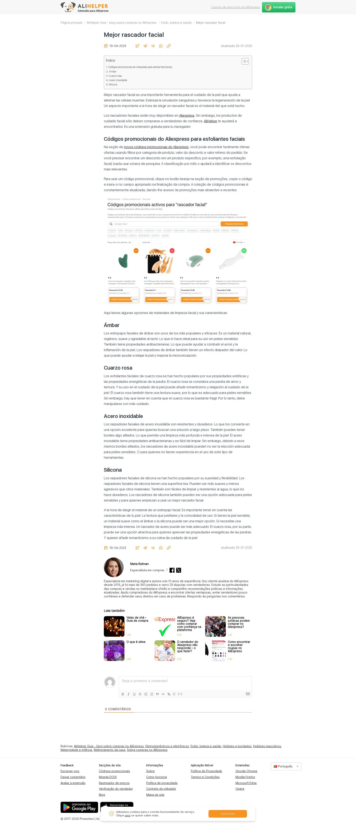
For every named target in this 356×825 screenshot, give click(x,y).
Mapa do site (155, 794)
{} (174, 693)
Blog (102, 794)
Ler (128, 634)
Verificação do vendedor (116, 788)
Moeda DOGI (108, 777)
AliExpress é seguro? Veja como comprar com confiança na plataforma (189, 624)
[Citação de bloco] (157, 694)
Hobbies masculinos (267, 746)
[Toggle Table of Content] (243, 61)
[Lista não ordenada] (152, 694)
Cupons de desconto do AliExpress (235, 7)
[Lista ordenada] (146, 694)
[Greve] (140, 694)
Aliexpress (186, 115)
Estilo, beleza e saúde (206, 746)
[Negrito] (123, 694)
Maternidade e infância (76, 750)
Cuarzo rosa (115, 75)
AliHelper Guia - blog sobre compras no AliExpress (109, 746)
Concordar (228, 813)
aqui (127, 815)
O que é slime (135, 641)
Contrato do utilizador (161, 788)
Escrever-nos (70, 771)
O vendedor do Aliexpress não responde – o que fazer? (187, 646)
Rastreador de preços (114, 783)
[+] (180, 693)
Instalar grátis (282, 7)
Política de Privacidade (206, 771)
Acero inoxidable (118, 80)
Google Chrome (246, 771)
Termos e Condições (205, 777)
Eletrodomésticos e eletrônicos (167, 746)
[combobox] (286, 766)
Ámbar (112, 71)
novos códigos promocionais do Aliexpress (156, 147)
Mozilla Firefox (245, 777)
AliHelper (210, 121)
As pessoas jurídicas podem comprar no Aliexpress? (239, 622)
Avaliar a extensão (73, 783)
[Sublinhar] (134, 694)
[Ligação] (169, 694)
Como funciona (156, 777)
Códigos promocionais (114, 771)
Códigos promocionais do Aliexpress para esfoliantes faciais (140, 67)
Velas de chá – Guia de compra (137, 619)
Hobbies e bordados (237, 746)
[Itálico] (128, 694)
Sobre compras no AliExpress (147, 750)
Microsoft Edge (246, 783)
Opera (239, 788)
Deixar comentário (73, 777)
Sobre (150, 771)
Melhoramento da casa (109, 750)
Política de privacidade (162, 783)
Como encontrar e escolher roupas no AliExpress (239, 646)
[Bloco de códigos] (163, 694)
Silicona (113, 84)
